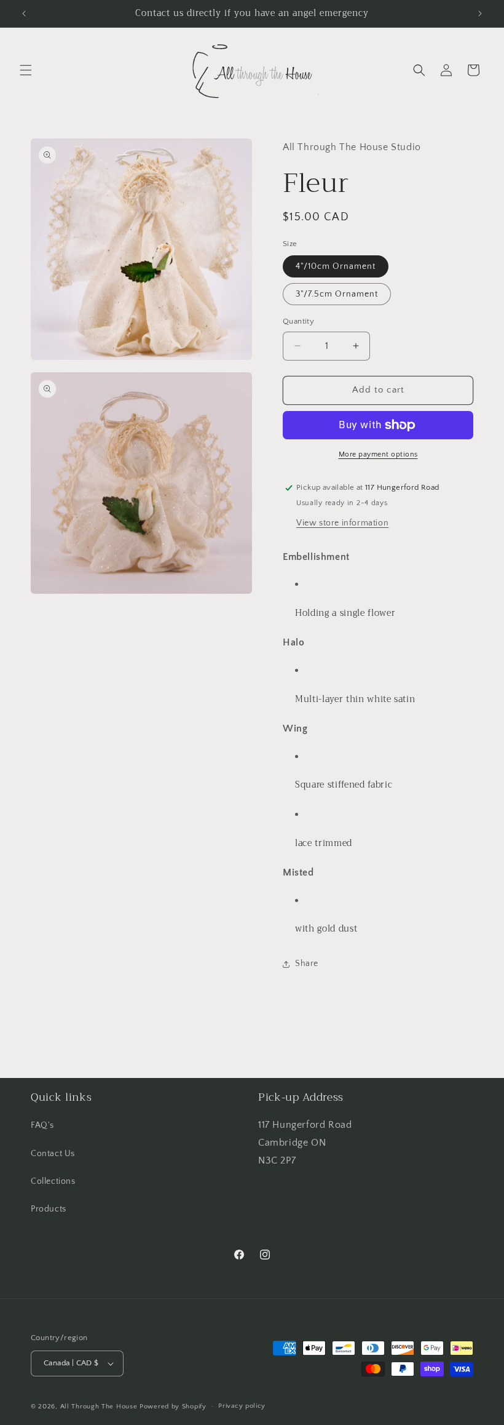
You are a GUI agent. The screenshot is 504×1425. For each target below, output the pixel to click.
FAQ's (42, 1125)
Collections (53, 1181)
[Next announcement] (480, 13)
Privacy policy (242, 1406)
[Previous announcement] (23, 13)
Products (48, 1209)
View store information (342, 523)
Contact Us (53, 1154)
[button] (25, 70)
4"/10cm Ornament (336, 266)
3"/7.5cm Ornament (337, 294)
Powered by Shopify (173, 1406)
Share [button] (306, 963)
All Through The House (99, 1406)
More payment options (378, 454)
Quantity (298, 321)
